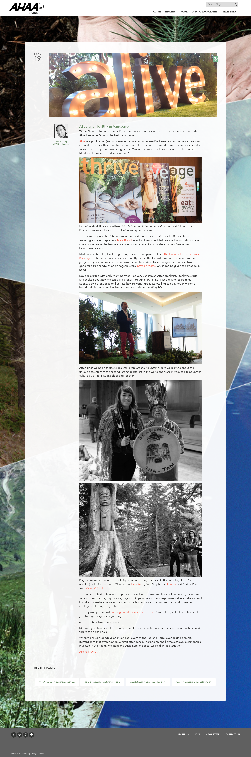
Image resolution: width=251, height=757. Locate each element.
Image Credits (38, 753)
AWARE (184, 11)
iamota (171, 584)
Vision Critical (94, 588)
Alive (82, 141)
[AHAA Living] (26, 8)
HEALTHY (170, 11)
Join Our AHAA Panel (204, 11)
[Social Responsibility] (215, 58)
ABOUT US (183, 734)
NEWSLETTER (229, 11)
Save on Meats (146, 266)
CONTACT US (233, 734)
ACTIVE (157, 11)
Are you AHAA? (89, 651)
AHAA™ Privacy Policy (20, 753)
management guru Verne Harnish (133, 612)
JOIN (197, 734)
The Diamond (172, 254)
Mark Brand (124, 240)
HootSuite (137, 584)
